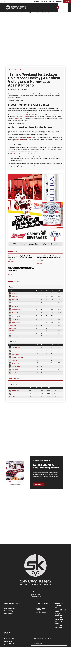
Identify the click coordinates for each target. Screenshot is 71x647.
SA (55, 388)
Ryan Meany (12, 333)
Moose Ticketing (8, 611)
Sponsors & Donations (10, 644)
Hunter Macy (12, 328)
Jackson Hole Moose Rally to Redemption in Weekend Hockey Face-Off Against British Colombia (49, 257)
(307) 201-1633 (35, 595)
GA (60, 388)
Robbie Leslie (20, 139)
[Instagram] (4, 1)
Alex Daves (15, 369)
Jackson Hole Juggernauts (58, 626)
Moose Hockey (16, 69)
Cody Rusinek (15, 363)
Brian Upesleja (16, 322)
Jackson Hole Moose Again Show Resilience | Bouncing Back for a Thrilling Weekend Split (20, 256)
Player (10, 290)
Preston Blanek (16, 319)
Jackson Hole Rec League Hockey (60, 618)
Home (9, 69)
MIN (31, 388)
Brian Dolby (12, 330)
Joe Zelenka (15, 313)
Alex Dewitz (15, 306)
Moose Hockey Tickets (40, 608)
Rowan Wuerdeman (17, 357)
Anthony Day (12, 325)
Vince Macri (15, 373)
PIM (59, 290)
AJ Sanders (15, 293)
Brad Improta (15, 354)
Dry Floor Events (41, 612)
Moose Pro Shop (8, 613)
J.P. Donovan (15, 336)
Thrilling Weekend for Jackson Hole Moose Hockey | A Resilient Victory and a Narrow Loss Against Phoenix (21, 268)
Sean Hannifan (15, 154)
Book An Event (8, 641)
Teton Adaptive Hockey (59, 622)
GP (36, 290)
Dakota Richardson (17, 309)
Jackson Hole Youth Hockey (60, 610)
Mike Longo (15, 351)
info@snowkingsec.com (35, 596)
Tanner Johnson (13, 397)
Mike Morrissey (16, 316)
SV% (49, 388)
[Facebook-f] (1, 1)
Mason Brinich (13, 360)
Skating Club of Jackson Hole (59, 614)
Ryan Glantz (24, 116)
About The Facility (9, 638)
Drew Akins (15, 296)
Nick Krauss (14, 118)
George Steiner (16, 366)
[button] (58, 7)
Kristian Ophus (30, 114)
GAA (42, 388)
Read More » (11, 261)
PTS (52, 290)
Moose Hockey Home (10, 608)
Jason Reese (15, 303)
